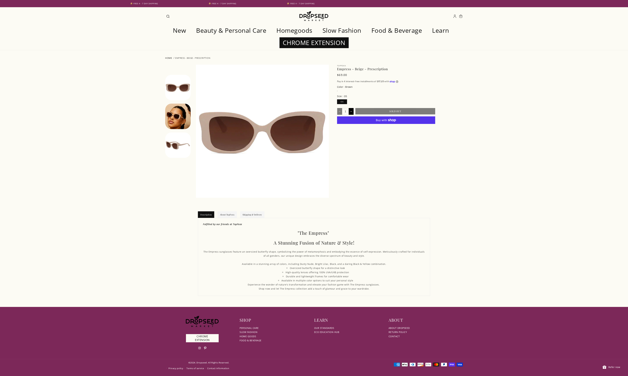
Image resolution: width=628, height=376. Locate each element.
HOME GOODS (248, 336)
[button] (167, 16)
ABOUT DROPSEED (399, 328)
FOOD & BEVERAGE (251, 340)
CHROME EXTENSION (202, 338)
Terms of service (195, 368)
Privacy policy (175, 368)
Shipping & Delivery (252, 214)
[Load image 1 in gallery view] (178, 87)
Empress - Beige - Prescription (192, 57)
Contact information (218, 368)
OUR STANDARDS (324, 328)
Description (206, 214)
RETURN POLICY (398, 332)
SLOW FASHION (248, 332)
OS (343, 102)
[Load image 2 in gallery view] (178, 116)
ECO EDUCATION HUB (326, 332)
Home (168, 57)
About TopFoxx (227, 214)
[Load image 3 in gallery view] (178, 145)
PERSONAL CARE (249, 328)
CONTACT (394, 336)
